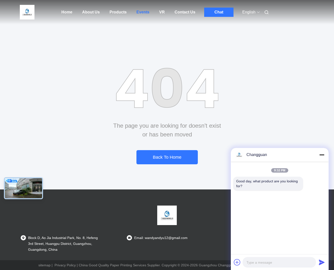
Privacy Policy (65, 265)
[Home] (27, 12)
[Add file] (237, 262)
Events (142, 12)
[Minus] (322, 155)
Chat (218, 12)
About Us (91, 12)
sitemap (44, 265)
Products (118, 12)
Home (66, 12)
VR (162, 12)
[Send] (322, 262)
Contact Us (185, 12)
